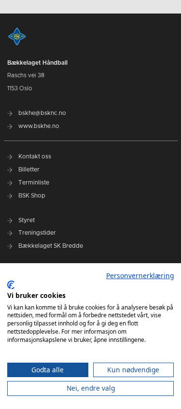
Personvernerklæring (140, 275)
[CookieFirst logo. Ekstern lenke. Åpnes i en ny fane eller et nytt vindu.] (10, 285)
